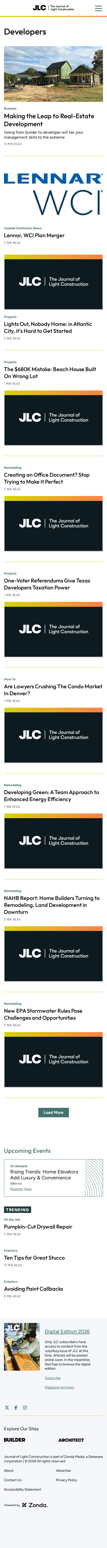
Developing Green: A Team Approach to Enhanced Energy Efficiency (51, 796)
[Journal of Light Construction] (53, 8)
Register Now (21, 1189)
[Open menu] (99, 8)
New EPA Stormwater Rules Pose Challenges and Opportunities (43, 1014)
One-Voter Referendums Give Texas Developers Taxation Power (47, 584)
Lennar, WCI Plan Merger (34, 235)
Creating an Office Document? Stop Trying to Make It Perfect (47, 478)
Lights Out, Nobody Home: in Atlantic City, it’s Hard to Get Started (48, 327)
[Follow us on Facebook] (16, 1408)
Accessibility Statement (22, 1489)
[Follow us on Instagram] (25, 1408)
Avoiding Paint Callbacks (33, 1288)
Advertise (63, 1471)
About (8, 1471)
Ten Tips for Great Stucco (34, 1257)
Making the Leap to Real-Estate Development (49, 120)
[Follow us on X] (7, 1408)
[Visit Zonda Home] (26, 1505)
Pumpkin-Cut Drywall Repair (38, 1226)
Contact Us (13, 1480)
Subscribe (53, 1378)
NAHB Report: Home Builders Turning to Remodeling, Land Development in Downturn (52, 904)
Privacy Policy (66, 1480)
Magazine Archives (59, 1387)
